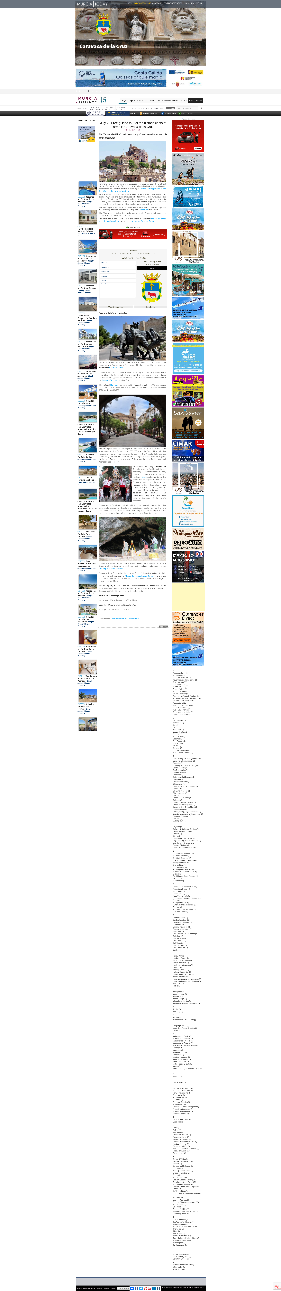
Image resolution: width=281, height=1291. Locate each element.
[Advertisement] (188, 597)
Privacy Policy (177, 1287)
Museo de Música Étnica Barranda (140, 576)
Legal (184, 1287)
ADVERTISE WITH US (95, 91)
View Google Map (115, 307)
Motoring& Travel (120, 108)
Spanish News (159, 108)
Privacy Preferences (123, 1288)
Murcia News (82, 108)
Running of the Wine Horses (111, 568)
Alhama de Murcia (142, 101)
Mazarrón (175, 101)
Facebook (150, 307)
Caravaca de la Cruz (142, 3)
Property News (144, 108)
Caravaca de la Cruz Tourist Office (125, 618)
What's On (156, 3)
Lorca (158, 101)
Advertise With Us (199, 1287)
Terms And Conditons (166, 1287)
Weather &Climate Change (95, 108)
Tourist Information (173, 3)
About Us (190, 1287)
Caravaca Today (116, 367)
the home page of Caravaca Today (140, 221)
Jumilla (152, 101)
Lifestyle (130, 108)
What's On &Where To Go (107, 108)
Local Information (193, 3)
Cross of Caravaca (109, 380)
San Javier (183, 101)
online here (143, 209)
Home (130, 3)
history (144, 477)
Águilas (132, 101)
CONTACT (85, 91)
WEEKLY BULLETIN (108, 91)
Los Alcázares (166, 101)
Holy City (114, 385)
